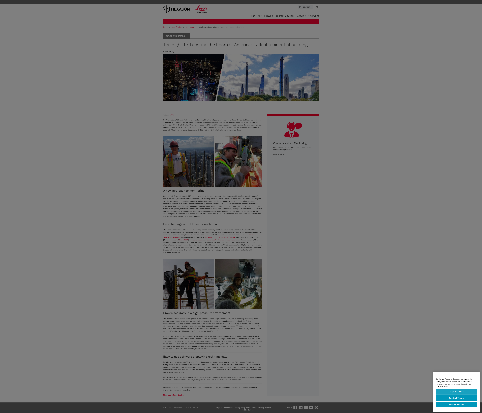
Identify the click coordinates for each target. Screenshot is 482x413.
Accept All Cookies (456, 392)
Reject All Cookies (456, 398)
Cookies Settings (456, 404)
